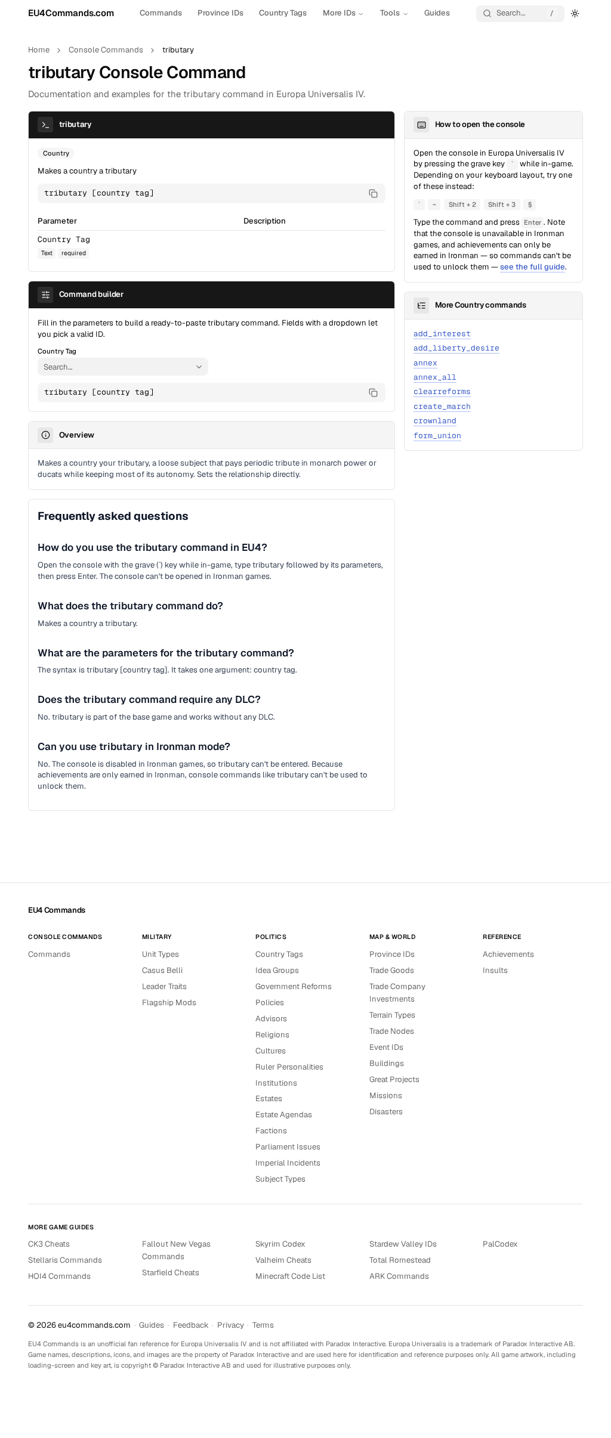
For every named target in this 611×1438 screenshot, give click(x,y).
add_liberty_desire (456, 348)
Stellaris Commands (65, 1260)
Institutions (276, 1083)
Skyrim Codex (280, 1244)
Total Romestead (400, 1260)
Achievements (508, 954)
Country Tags (283, 13)
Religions (272, 1035)
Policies (269, 1002)
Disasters (386, 1112)
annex (425, 363)
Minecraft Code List (290, 1276)
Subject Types (280, 1179)
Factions (271, 1131)
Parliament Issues (287, 1147)
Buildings (386, 1063)
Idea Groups (277, 970)
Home (39, 50)
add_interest (442, 333)
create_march (442, 406)
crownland (434, 421)
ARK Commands (399, 1276)
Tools (390, 13)
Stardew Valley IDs (403, 1244)
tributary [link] (178, 50)
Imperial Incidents (287, 1163)
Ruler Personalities (289, 1067)
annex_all (434, 377)
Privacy (230, 1325)
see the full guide (532, 267)
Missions (385, 1095)
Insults (495, 970)
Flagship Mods (169, 1002)
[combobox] (115, 367)
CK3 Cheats (49, 1244)
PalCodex (500, 1244)
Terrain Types (392, 1015)
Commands (161, 13)
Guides (437, 13)
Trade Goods (391, 970)
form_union (437, 435)
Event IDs (386, 1047)
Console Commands (106, 50)
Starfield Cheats (170, 1272)
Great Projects (394, 1079)
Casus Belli (162, 970)
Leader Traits (164, 986)
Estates (268, 1098)
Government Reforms (293, 986)
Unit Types (160, 954)
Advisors (271, 1019)
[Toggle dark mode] (575, 13)
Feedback (191, 1325)
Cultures (270, 1051)
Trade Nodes (391, 1031)
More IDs (339, 13)
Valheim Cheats (283, 1260)
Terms (263, 1325)
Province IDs (220, 13)
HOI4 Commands (59, 1276)
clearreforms (442, 391)
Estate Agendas (283, 1115)
